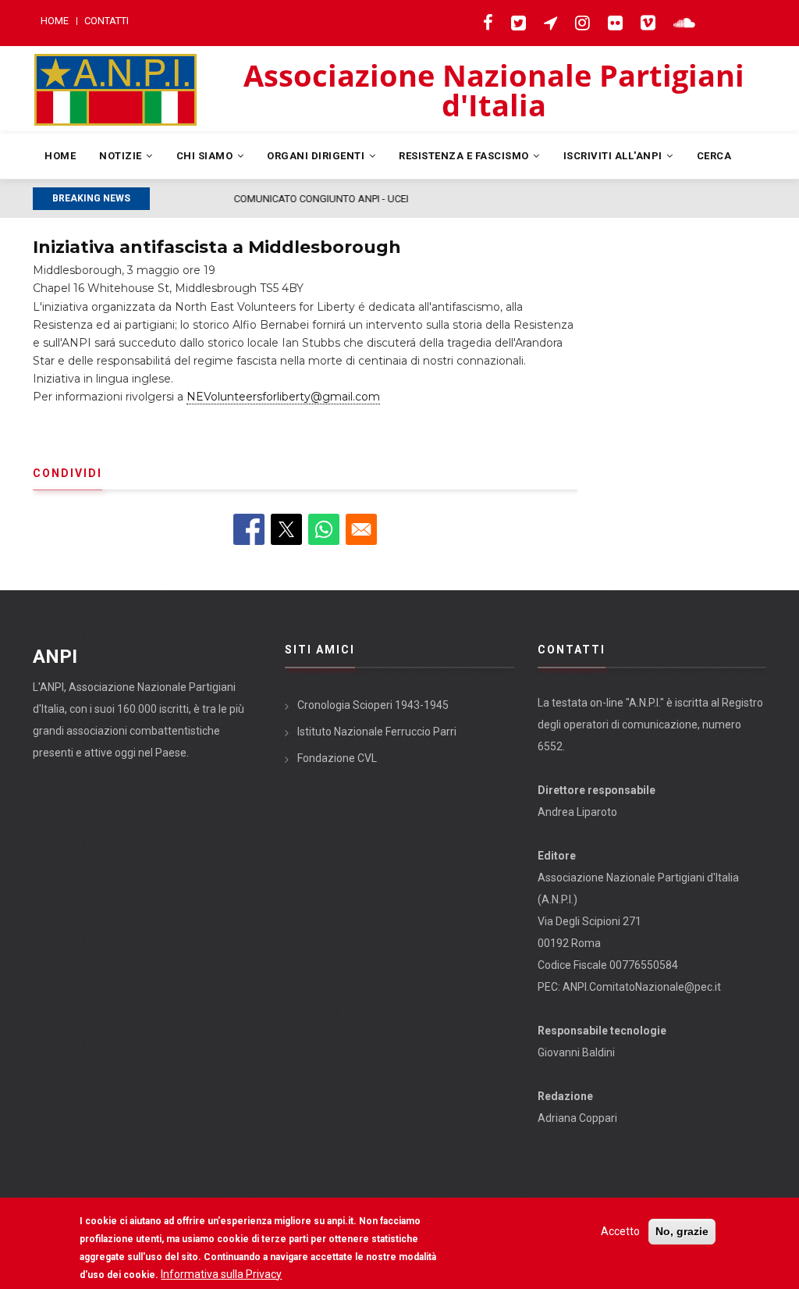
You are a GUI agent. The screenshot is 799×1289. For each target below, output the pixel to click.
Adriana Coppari (577, 1118)
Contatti (106, 21)
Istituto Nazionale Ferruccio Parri (376, 731)
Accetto (620, 1231)
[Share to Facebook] (249, 529)
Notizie (121, 156)
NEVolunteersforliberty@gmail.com (283, 397)
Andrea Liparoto (577, 812)
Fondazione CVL (337, 758)
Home (55, 21)
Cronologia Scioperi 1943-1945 (373, 705)
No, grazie (681, 1231)
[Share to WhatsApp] (323, 529)
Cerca (714, 156)
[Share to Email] (361, 529)
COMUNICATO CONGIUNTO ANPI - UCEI (245, 199)
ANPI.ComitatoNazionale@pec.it (642, 987)
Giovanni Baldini (576, 1052)
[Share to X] (286, 529)
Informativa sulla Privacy (221, 1274)
